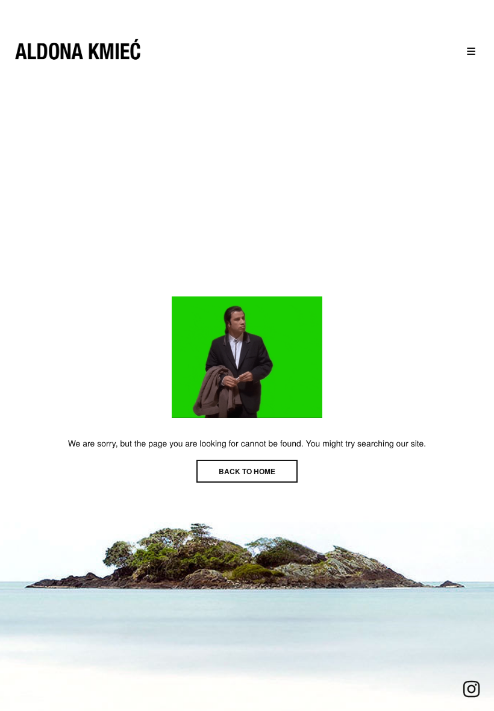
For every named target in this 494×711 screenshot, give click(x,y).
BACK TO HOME (247, 471)
